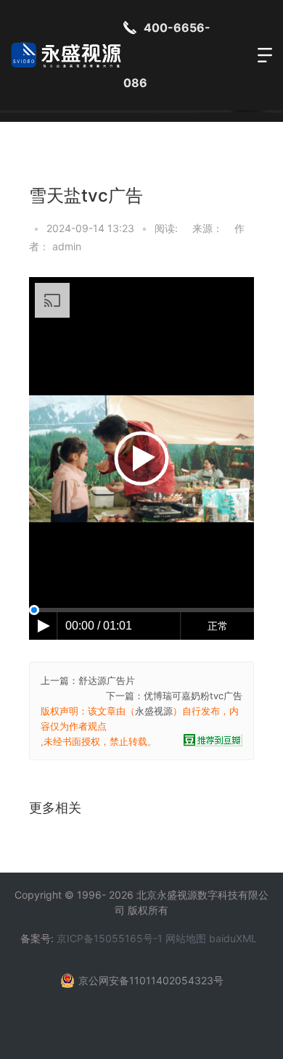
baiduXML (233, 938)
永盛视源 (154, 711)
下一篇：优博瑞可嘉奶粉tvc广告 (174, 695)
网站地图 (185, 938)
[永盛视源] (67, 55)
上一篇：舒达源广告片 (88, 680)
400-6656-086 (166, 55)
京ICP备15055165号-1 (110, 938)
